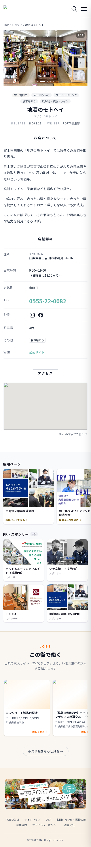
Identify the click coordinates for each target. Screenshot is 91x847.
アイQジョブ (41, 663)
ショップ (17, 24)
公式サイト (37, 352)
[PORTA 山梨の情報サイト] (15, 8)
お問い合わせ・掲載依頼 (71, 819)
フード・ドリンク (66, 95)
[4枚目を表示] (50, 81)
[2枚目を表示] (42, 81)
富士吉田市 (20, 95)
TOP (6, 24)
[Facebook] (41, 315)
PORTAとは (12, 819)
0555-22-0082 (47, 301)
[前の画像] (10, 58)
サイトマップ (32, 819)
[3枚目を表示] (47, 81)
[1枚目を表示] (37, 81)
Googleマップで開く (71, 434)
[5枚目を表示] (53, 81)
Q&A (48, 819)
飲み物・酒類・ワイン (55, 101)
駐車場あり (29, 101)
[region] (45, 58)
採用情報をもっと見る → (45, 751)
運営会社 (69, 825)
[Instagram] (32, 315)
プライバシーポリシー (45, 825)
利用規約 (21, 825)
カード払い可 (41, 95)
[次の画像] (80, 58)
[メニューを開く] (83, 8)
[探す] (74, 8)
